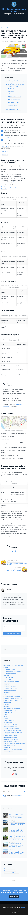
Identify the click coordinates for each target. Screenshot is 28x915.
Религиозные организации (11, 741)
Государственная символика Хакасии (14, 743)
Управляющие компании (11, 726)
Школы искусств (10, 669)
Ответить (24, 609)
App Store (5, 151)
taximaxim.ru (7, 137)
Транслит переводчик (10, 871)
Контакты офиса (12, 105)
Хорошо (14, 912)
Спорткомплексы (9, 720)
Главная (3, 27)
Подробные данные (18, 182)
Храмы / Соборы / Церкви (11, 739)
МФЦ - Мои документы (10, 724)
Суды (5, 694)
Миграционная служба (10, 710)
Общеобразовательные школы (14, 671)
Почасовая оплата (14, 99)
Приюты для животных (10, 735)
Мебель (6, 714)
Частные (8, 679)
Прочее (6, 718)
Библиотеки (7, 702)
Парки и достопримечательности (13, 698)
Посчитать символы (9, 869)
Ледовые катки (8, 722)
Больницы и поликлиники (11, 688)
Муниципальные (10, 677)
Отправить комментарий (12, 633)
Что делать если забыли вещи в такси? (15, 384)
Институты (7, 684)
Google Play (5, 146)
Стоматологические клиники (12, 696)
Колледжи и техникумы (10, 686)
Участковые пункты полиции (12, 708)
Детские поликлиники (10, 690)
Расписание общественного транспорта (12, 682)
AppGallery (5, 154)
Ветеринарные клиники (10, 737)
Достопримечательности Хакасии (13, 665)
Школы (6, 667)
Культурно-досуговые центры (12, 728)
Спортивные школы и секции (12, 700)
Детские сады (8, 675)
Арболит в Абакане (9, 745)
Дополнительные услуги (16, 102)
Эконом (11, 88)
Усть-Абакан (7, 706)
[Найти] (24, 649)
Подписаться (14, 896)
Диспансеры (7, 692)
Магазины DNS (8, 712)
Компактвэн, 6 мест (15, 96)
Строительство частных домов (12, 730)
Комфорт (11, 91)
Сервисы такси (11, 27)
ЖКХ (5, 716)
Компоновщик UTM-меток (11, 872)
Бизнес (11, 94)
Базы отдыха (7, 747)
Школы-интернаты (11, 673)
